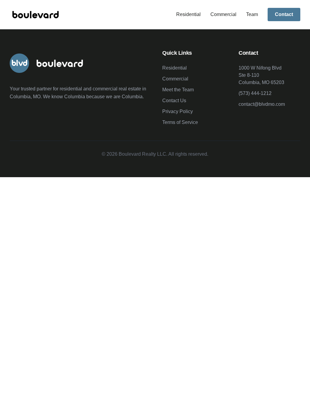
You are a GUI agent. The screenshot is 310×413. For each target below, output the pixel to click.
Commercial (223, 14)
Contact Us (174, 100)
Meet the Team (178, 89)
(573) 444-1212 (255, 93)
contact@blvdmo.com (262, 104)
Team (252, 14)
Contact (284, 14)
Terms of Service (180, 122)
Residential (188, 14)
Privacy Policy (177, 111)
